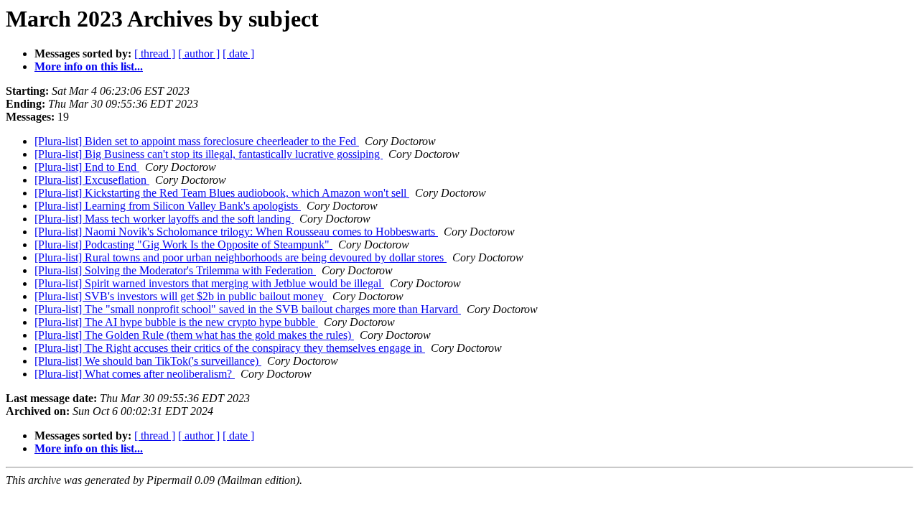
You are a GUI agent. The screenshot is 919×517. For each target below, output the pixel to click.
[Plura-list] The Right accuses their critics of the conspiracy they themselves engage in (229, 348)
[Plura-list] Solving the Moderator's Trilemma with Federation (175, 270)
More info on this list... (88, 66)
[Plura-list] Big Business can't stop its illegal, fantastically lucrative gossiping (208, 154)
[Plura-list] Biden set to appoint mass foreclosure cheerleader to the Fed (196, 141)
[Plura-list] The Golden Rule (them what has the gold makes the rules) (194, 335)
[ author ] (199, 53)
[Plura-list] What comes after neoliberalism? (134, 374)
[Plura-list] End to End (86, 167)
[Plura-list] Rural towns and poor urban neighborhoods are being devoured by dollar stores (240, 257)
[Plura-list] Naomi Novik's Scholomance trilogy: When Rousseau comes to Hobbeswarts (236, 231)
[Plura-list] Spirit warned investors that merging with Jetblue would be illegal (209, 283)
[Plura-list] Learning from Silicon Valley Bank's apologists (167, 206)
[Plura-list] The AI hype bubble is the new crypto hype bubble (176, 322)
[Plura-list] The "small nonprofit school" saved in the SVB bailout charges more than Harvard (247, 309)
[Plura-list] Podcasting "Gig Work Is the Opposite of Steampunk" (183, 244)
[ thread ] (154, 53)
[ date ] (238, 53)
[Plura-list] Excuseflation (91, 180)
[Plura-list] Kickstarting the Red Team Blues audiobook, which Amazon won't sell (221, 193)
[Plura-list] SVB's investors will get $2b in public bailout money (180, 296)
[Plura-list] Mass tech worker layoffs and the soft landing (164, 219)
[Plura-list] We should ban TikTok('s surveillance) (147, 361)
